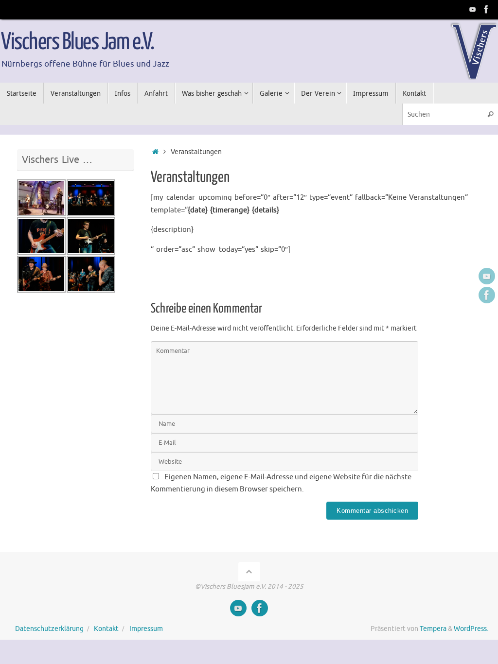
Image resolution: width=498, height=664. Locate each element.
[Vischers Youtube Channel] (473, 9)
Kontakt (106, 629)
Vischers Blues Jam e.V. (77, 42)
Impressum (146, 629)
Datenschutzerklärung (49, 629)
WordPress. (471, 629)
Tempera (433, 629)
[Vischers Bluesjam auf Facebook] (486, 9)
